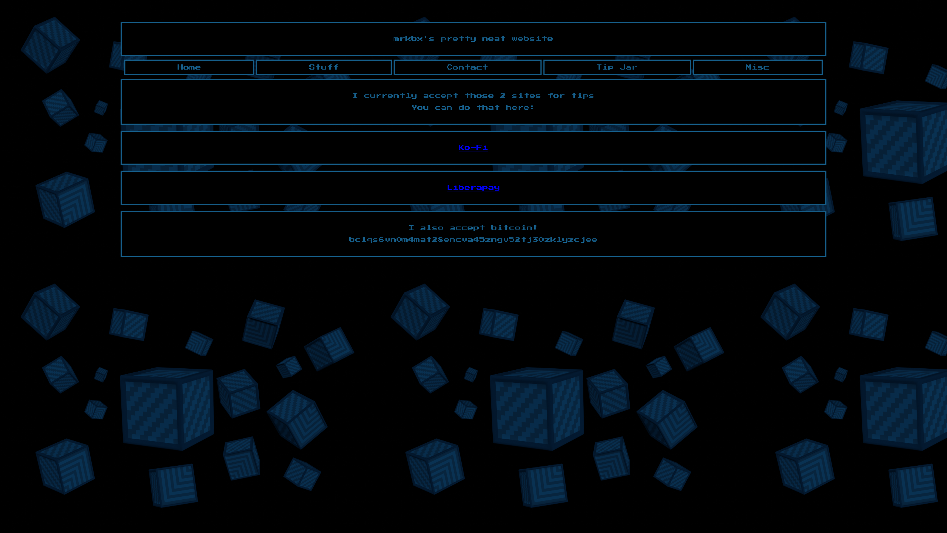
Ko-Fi (473, 148)
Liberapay (473, 188)
